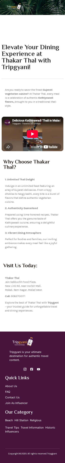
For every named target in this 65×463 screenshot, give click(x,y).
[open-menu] (61, 6)
